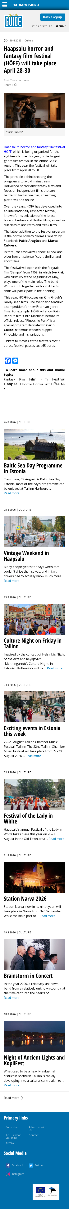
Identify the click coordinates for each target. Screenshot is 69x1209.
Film (32, 379)
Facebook (18, 1165)
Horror (27, 384)
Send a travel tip (42, 26)
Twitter (38, 1165)
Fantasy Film (14, 379)
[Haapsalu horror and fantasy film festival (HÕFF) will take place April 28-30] (34, 110)
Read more (11, 1098)
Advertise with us (37, 1128)
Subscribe (12, 1127)
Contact (34, 1135)
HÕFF (55, 384)
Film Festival (52, 379)
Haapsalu (12, 383)
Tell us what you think (13, 1136)
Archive (61, 26)
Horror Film (41, 384)
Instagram (18, 1174)
